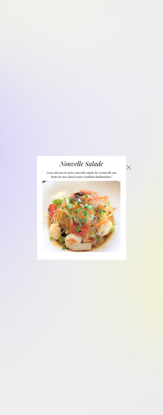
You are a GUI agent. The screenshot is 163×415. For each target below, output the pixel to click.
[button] (128, 167)
